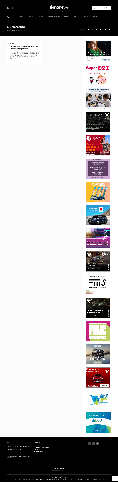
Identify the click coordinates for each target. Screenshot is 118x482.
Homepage (37, 442)
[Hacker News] (100, 29)
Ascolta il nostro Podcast (102, 8)
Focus (12, 43)
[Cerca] (8, 17)
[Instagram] (93, 443)
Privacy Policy (38, 451)
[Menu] (8, 8)
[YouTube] (97, 443)
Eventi (76, 16)
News (21, 16)
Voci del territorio (54, 16)
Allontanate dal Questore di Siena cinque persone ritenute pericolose (24, 47)
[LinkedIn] (96, 29)
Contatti (36, 449)
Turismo (66, 16)
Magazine (85, 16)
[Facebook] (88, 29)
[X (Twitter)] (92, 29)
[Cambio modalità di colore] (13, 8)
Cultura (41, 16)
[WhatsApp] (109, 29)
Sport (95, 16)
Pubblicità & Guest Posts (41, 447)
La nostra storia (39, 445)
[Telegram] (105, 29)
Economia (30, 16)
